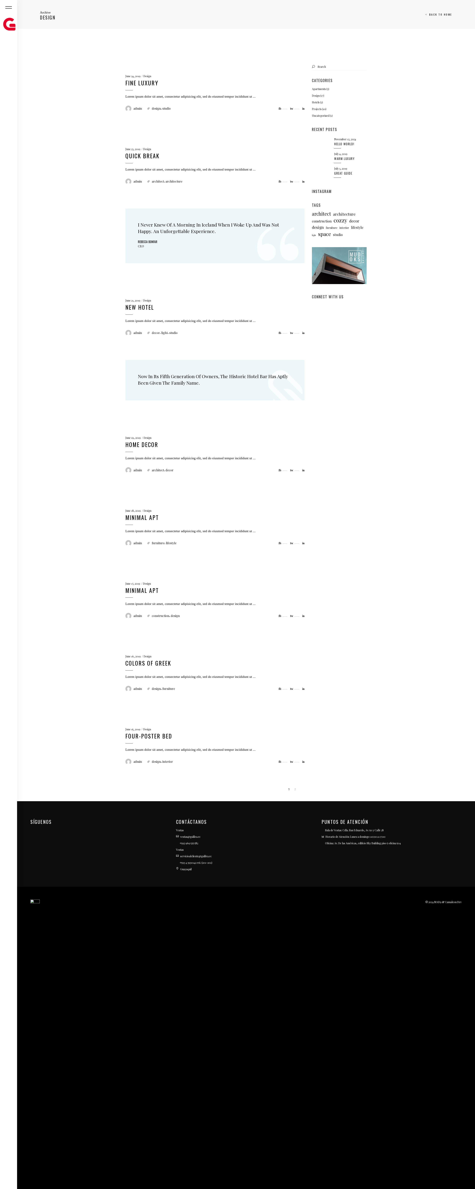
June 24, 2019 (132, 76)
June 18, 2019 (133, 510)
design (156, 108)
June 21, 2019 (132, 300)
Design (147, 76)
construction (160, 616)
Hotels (316, 102)
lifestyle (171, 543)
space (324, 234)
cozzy (340, 220)
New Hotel (139, 307)
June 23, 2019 (132, 149)
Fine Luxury (141, 83)
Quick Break (142, 156)
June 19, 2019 (133, 438)
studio (166, 108)
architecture (174, 181)
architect (158, 181)
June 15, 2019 (132, 729)
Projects (317, 109)
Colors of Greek (148, 663)
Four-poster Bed (148, 736)
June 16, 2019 (133, 656)
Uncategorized (320, 115)
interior (167, 762)
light (164, 333)
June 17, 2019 (132, 583)
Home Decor (141, 444)
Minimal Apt (142, 517)
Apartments (319, 89)
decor (156, 333)
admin (137, 108)
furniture (158, 543)
